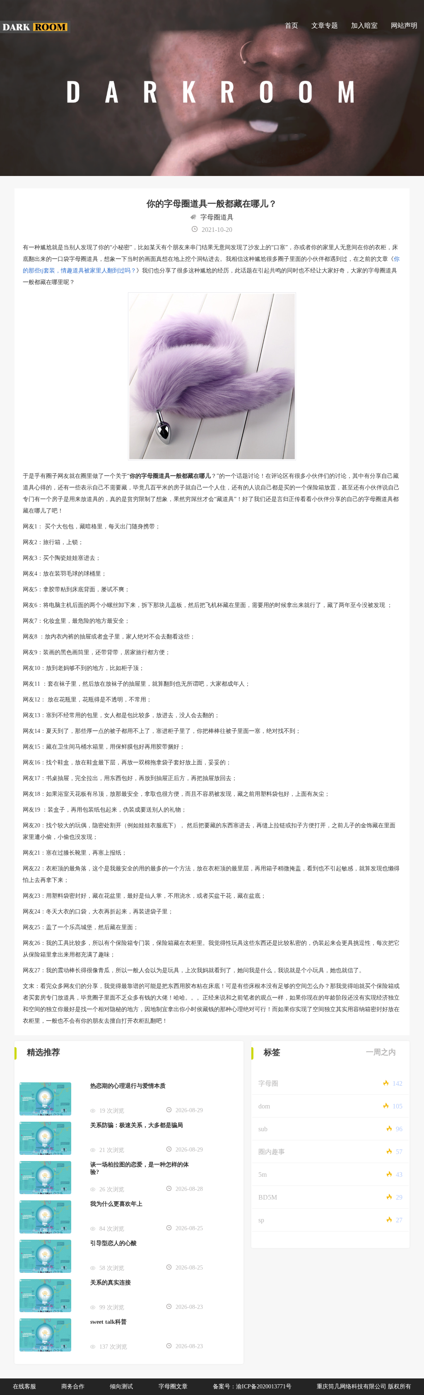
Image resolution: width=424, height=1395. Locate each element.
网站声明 (404, 25)
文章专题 (324, 25)
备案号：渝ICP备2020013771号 (252, 1386)
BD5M (267, 1197)
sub (262, 1128)
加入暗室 (364, 25)
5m (262, 1174)
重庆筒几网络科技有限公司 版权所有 (364, 1386)
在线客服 (24, 1386)
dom (264, 1106)
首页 (291, 25)
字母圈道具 (217, 217)
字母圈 (268, 1083)
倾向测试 (121, 1386)
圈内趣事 (271, 1151)
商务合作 (72, 1386)
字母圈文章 (173, 1386)
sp (261, 1220)
